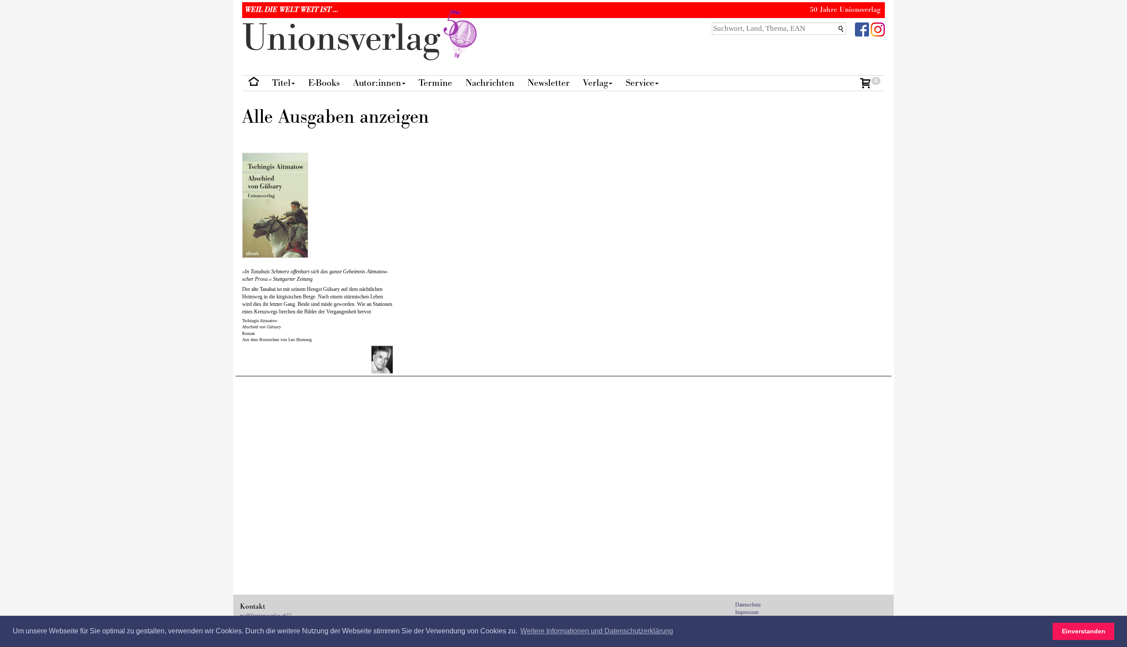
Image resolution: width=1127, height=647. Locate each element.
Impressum (747, 612)
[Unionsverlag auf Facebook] (862, 29)
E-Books (324, 83)
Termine (435, 83)
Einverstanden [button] (1083, 631)
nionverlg (346, 38)
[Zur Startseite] (253, 83)
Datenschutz (748, 605)
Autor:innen (377, 83)
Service (640, 83)
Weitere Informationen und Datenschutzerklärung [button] (596, 631)
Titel (281, 83)
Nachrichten (489, 83)
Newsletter (548, 83)
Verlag (595, 83)
